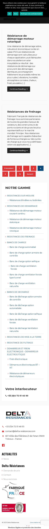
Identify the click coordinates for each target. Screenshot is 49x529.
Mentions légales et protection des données (24, 527)
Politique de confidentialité (31, 14)
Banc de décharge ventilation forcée (24, 321)
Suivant (30, 174)
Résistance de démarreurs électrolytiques (22, 375)
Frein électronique (18, 359)
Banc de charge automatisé (23, 247)
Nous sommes (10, 479)
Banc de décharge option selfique (26, 314)
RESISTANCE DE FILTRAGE (20, 343)
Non (15, 14)
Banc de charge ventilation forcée (23, 267)
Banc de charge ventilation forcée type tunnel (26, 276)
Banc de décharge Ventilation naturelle (24, 329)
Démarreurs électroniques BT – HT (25, 366)
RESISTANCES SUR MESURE (20, 196)
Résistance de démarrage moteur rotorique (20, 38)
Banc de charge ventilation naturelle (22, 284)
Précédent (9, 168)
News (6, 459)
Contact (7, 475)
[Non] (46, 8)
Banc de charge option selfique (24, 261)
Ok (10, 14)
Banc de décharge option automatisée (22, 306)
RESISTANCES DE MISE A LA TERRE (24, 337)
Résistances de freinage (24, 111)
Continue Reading (18, 89)
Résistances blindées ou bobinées (25, 200)
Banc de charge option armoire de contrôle (26, 254)
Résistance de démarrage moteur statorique (26, 220)
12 (20, 174)
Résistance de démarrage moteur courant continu (26, 212)
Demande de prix (11, 471)
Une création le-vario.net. (38, 522)
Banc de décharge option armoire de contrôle (26, 298)
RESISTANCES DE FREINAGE (21, 237)
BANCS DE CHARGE (16, 242)
